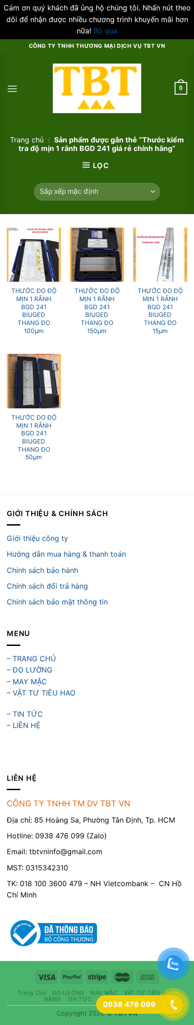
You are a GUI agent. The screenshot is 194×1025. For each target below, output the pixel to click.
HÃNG (52, 999)
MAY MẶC (104, 992)
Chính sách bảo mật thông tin (57, 601)
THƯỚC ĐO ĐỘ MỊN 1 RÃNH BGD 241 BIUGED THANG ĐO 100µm (33, 310)
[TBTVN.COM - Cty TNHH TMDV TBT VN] (97, 88)
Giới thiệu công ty (37, 538)
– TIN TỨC (25, 713)
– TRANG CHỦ (31, 658)
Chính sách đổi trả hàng (47, 585)
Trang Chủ (31, 992)
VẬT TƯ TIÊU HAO (149, 992)
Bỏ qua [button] (105, 30)
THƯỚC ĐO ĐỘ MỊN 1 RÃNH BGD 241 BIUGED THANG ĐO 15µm (160, 310)
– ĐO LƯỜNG (29, 669)
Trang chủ (27, 139)
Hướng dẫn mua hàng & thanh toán (66, 553)
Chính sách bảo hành (42, 570)
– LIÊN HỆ (24, 725)
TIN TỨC (79, 999)
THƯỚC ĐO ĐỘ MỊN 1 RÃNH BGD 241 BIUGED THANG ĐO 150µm (97, 310)
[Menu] (12, 89)
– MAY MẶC (27, 681)
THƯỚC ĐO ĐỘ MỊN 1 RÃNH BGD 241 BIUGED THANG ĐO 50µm (33, 437)
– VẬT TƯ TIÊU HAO (41, 692)
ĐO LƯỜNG (68, 992)
